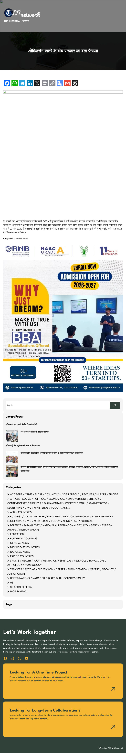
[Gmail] (67, 83)
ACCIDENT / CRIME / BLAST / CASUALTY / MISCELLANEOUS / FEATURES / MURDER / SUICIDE (64, 494)
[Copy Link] (52, 83)
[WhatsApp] (14, 83)
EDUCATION (17, 534)
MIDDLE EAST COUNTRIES (25, 547)
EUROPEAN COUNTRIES (23, 538)
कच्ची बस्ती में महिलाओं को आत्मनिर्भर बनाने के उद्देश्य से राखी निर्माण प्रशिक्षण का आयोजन (52, 453)
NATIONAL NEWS (21, 239)
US (11, 583)
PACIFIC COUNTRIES (22, 556)
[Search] (115, 405)
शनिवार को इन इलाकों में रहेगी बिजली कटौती (21, 425)
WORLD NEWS (18, 591)
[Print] (45, 83)
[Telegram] (22, 83)
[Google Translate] (60, 83)
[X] (37, 83)
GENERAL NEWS (19, 543)
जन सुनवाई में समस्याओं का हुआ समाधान (35, 432)
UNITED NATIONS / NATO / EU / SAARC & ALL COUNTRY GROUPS (47, 578)
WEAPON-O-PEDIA (21, 587)
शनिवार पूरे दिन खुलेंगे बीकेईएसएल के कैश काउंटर (23, 446)
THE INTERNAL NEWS (16, 21)
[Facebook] (7, 83)
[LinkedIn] (29, 83)
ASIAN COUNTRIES (21, 512)
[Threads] (75, 83)
